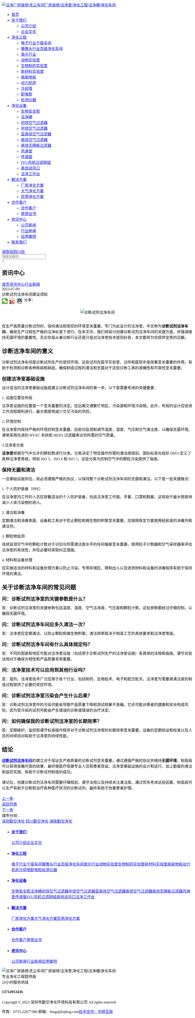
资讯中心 (19, 219)
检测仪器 (28, 100)
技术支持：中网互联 (96, 1012)
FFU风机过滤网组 (36, 163)
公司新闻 (28, 225)
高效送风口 (30, 168)
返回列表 (9, 804)
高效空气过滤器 (34, 140)
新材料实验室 (32, 71)
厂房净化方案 (32, 185)
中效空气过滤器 (34, 128)
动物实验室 (30, 60)
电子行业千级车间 (36, 43)
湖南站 (7, 252)
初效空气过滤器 (34, 123)
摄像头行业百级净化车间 (42, 49)
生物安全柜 (30, 111)
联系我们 (19, 242)
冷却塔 (26, 89)
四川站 (19, 252)
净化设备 (19, 106)
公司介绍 (28, 26)
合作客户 (19, 202)
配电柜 (26, 94)
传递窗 (26, 157)
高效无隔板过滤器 (36, 145)
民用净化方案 (32, 197)
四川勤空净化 (37, 821)
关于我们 (19, 20)
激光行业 (28, 54)
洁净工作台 (30, 174)
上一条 (7, 799)
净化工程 (19, 37)
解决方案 (19, 180)
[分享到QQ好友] (20, 301)
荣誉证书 (28, 214)
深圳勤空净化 (13, 821)
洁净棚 (26, 117)
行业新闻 (28, 231)
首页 (15, 15)
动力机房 (28, 83)
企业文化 (28, 32)
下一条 (7, 810)
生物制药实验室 (34, 66)
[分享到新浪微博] (12, 301)
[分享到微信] (5, 301)
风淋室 (26, 151)
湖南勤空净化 (60, 821)
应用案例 (28, 237)
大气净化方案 (32, 191)
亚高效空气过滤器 (36, 134)
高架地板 (28, 77)
